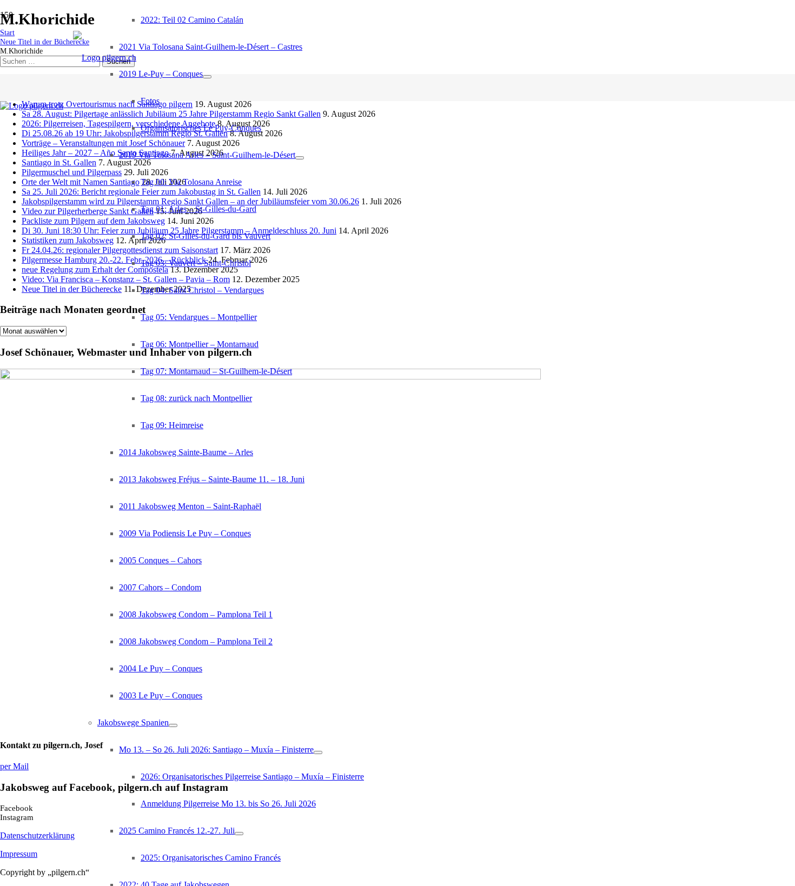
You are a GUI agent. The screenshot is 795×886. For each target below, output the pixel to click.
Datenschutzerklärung (37, 835)
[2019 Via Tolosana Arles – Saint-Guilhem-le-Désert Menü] (299, 157)
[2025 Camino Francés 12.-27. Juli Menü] (239, 833)
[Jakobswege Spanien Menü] (173, 725)
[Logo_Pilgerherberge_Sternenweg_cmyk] (31, 105)
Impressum (18, 853)
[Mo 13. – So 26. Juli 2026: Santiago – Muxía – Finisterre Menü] (318, 752)
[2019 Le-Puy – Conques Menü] (207, 76)
